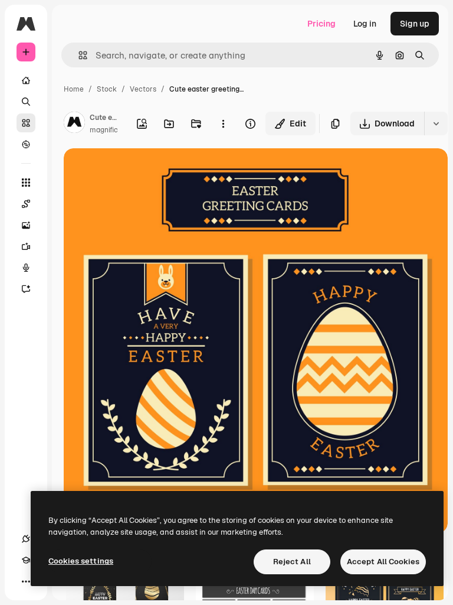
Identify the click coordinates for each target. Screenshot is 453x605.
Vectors (143, 89)
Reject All (292, 562)
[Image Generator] (26, 225)
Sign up (414, 23)
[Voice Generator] (26, 267)
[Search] (26, 101)
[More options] (223, 123)
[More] (26, 581)
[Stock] (26, 122)
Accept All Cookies (383, 562)
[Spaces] (26, 203)
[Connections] (26, 538)
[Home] (26, 80)
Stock (107, 89)
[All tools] (26, 182)
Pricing (321, 23)
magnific (104, 130)
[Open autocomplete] (78, 55)
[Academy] (26, 560)
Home (74, 89)
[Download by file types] (436, 123)
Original (139, 171)
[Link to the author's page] (74, 124)
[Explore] (26, 144)
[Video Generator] (26, 246)
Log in (364, 23)
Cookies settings (80, 561)
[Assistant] (26, 288)
